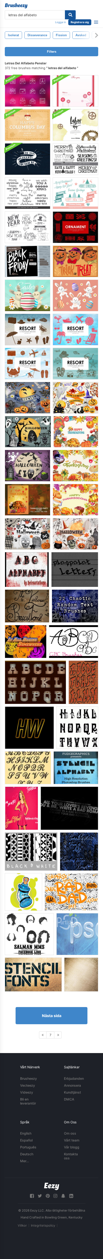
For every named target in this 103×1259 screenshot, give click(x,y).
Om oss (70, 1133)
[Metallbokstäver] (35, 682)
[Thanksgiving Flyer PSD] (27, 500)
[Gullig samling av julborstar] (75, 193)
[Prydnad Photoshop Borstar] (75, 227)
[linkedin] (71, 1196)
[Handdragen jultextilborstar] (75, 159)
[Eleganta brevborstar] (28, 767)
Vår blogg (71, 1147)
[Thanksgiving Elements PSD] (75, 431)
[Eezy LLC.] (51, 1186)
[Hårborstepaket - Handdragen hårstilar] (29, 934)
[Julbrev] (77, 727)
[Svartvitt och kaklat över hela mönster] (31, 851)
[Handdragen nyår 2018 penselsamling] (27, 227)
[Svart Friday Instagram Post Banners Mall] (27, 261)
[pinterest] (48, 1196)
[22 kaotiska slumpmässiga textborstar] (75, 606)
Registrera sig (80, 22)
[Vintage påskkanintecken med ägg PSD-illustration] (27, 295)
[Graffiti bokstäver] (83, 682)
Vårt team (71, 1140)
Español (26, 1140)
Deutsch (26, 1154)
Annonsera (72, 1085)
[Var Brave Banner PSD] (27, 159)
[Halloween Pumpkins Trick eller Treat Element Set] (75, 261)
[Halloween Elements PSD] (27, 398)
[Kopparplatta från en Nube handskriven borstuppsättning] (79, 851)
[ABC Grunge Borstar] (27, 569)
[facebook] (32, 1196)
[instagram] (55, 1196)
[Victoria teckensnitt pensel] (27, 606)
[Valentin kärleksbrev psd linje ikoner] (27, 91)
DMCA (69, 1099)
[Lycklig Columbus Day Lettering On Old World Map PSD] (27, 125)
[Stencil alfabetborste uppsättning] (75, 767)
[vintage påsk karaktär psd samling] (75, 295)
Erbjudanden (74, 1078)
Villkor (22, 1225)
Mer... (24, 1161)
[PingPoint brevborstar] (74, 569)
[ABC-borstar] (73, 641)
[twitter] (40, 1196)
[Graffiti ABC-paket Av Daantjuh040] (23, 892)
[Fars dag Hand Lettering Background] (71, 892)
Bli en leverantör (28, 1101)
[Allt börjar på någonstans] (25, 641)
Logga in (60, 22)
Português (28, 1147)
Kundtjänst (72, 1092)
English (25, 1133)
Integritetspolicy (43, 1225)
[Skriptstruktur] (81, 974)
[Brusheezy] (16, 5)
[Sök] (70, 14)
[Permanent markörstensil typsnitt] (33, 974)
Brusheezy (28, 1078)
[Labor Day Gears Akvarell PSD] (75, 125)
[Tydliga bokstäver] (29, 727)
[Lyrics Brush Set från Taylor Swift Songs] (21, 808)
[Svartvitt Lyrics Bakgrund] (69, 808)
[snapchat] (63, 1196)
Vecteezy (27, 1085)
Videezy (26, 1092)
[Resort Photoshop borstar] (27, 329)
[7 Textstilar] (77, 934)
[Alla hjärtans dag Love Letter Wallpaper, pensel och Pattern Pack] (75, 91)
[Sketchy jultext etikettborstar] (27, 193)
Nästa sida (51, 1015)
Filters (51, 51)
